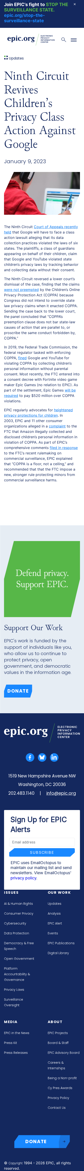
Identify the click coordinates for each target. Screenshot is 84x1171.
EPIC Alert (55, 923)
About (55, 1021)
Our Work (59, 892)
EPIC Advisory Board (64, 1052)
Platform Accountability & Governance (17, 974)
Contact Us (57, 1107)
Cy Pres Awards (60, 1088)
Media (11, 1021)
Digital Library (58, 953)
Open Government (19, 958)
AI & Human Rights (18, 903)
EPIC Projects (58, 1033)
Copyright (16, 1163)
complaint (57, 426)
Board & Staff (58, 1043)
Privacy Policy (58, 1098)
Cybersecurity (15, 923)
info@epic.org (61, 793)
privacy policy (23, 878)
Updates (54, 903)
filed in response (64, 447)
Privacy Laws (14, 989)
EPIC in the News (16, 1033)
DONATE (36, 1141)
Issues (11, 892)
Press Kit (10, 1043)
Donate (18, 691)
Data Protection (16, 933)
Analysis (54, 913)
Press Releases (16, 1052)
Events (53, 933)
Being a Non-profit (62, 1078)
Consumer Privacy (18, 913)
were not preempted (21, 289)
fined (22, 358)
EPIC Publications (61, 943)
